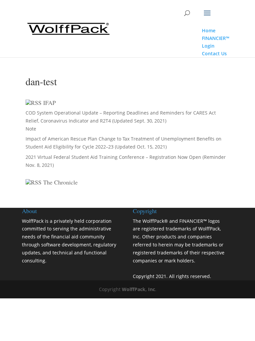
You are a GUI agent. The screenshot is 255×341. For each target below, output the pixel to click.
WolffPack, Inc (138, 289)
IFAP (49, 103)
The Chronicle (60, 182)
